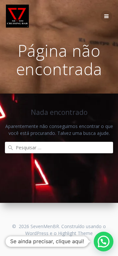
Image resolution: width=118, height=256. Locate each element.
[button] (103, 241)
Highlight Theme (75, 233)
